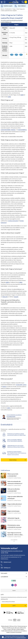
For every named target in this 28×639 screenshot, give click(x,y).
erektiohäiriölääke (5, 129)
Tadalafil (16, 296)
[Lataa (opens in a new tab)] (8, 612)
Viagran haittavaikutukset (14, 504)
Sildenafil (4, 296)
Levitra (24, 384)
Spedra (4, 386)
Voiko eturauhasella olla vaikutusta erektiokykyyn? (14, 482)
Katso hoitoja (12, 460)
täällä (22, 95)
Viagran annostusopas (13, 511)
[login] (25, 2)
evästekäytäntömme (21, 637)
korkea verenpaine (13, 220)
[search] (23, 2)
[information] (4, 2)
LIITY (14, 605)
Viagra (14, 9)
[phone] (2, 565)
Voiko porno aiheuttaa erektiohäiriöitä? (13, 490)
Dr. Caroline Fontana (11, 416)
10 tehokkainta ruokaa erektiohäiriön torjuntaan (14, 526)
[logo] (14, 2)
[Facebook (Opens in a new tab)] (12, 585)
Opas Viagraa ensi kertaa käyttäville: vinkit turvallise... (15, 533)
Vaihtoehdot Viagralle (13, 518)
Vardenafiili (19, 384)
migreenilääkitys (22, 129)
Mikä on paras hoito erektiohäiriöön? (12, 475)
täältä (7, 282)
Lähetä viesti (7, 562)
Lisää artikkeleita (14, 539)
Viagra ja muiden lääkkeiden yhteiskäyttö (15, 497)
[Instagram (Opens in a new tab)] (15, 585)
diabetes (13, 129)
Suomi (14, 590)
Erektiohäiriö (8, 9)
